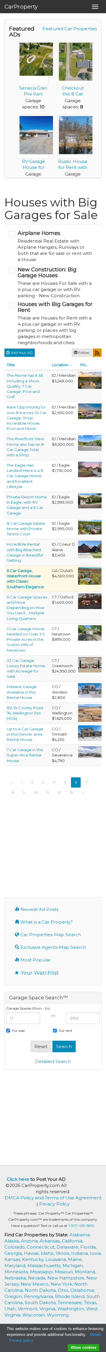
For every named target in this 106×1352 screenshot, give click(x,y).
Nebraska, (16, 1278)
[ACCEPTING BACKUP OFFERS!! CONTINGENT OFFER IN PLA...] (90, 712)
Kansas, (13, 1259)
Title (11, 364)
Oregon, (14, 1296)
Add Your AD (21, 352)
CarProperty (21, 6)
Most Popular (35, 960)
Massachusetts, (44, 1265)
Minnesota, (17, 1271)
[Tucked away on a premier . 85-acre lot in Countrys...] (90, 500)
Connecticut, (42, 1247)
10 (36, 792)
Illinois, (63, 1253)
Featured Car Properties (69, 28)
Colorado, (15, 1247)
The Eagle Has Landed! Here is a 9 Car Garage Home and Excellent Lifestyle (25, 476)
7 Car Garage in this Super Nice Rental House (25, 755)
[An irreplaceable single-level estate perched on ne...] (90, 380)
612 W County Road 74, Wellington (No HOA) (25, 713)
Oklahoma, (82, 1290)
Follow (83, 352)
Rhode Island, (71, 1296)
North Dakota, (41, 1290)
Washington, (71, 1308)
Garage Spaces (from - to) (28, 1008)
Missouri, (65, 1271)
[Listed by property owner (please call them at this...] (90, 549)
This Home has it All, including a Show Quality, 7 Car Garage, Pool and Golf (25, 386)
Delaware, (68, 1247)
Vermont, (28, 1308)
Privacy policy (21, 1340)
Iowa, (96, 1253)
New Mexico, (36, 1284)
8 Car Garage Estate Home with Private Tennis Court (26, 528)
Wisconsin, (34, 1315)
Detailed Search (53, 1061)
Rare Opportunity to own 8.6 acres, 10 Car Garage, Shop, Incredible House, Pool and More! (27, 418)
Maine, (75, 1259)
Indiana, (80, 1253)
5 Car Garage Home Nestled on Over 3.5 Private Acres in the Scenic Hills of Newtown (25, 639)
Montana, (85, 1271)
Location (60, 364)
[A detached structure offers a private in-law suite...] (90, 526)
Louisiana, (56, 1259)
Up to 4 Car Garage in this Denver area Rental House (25, 734)
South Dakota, (41, 1302)
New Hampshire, (66, 1278)
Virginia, (48, 1308)
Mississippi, (42, 1271)
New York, (62, 1284)
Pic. (83, 364)
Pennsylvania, (39, 1296)
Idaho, (48, 1253)
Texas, (90, 1302)
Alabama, (80, 1234)
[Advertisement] (53, 853)
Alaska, (12, 1241)
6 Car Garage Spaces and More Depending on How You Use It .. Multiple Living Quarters (27, 608)
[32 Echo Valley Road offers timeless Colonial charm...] (90, 632)
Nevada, (37, 1278)
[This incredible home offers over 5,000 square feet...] (90, 732)
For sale (18, 1030)
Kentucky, (33, 1259)
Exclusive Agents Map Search (52, 947)
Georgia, (14, 1253)
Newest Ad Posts (38, 909)
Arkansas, (51, 1241)
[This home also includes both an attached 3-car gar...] (90, 751)
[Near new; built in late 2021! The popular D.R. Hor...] (90, 690)
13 (71, 792)
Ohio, (64, 1290)
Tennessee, (71, 1302)
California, (72, 1241)
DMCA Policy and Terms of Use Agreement (53, 1197)
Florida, (88, 1247)
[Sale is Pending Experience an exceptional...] (90, 469)
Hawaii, (32, 1253)
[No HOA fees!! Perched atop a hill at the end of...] (90, 410)
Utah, (11, 1308)
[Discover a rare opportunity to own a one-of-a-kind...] (90, 600)
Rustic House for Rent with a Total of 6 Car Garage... (72, 170)
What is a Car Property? (46, 922)
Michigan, (73, 1265)
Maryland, (15, 1265)
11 (48, 792)
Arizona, (30, 1241)
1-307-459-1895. (81, 1225)
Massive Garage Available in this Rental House (22, 691)
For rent (65, 1030)
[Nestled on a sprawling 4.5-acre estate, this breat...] (90, 442)
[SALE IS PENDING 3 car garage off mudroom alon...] (90, 664)
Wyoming (58, 1315)
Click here (18, 1179)
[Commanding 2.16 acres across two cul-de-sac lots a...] (90, 575)
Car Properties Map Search (50, 934)
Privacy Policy (54, 1204)
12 (59, 792)
